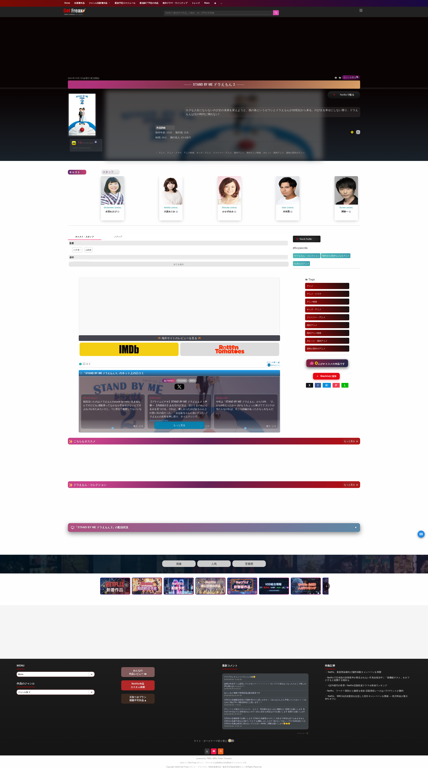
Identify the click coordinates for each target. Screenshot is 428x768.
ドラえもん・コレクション (307, 255)
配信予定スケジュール (125, 3)
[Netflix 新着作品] (115, 586)
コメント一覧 (302, 733)
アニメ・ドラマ (174, 152)
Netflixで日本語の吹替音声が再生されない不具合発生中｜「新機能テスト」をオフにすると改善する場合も (367, 679)
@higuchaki (222, 397)
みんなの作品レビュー (136, 672)
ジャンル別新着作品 (98, 3)
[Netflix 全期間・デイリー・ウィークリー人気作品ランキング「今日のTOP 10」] (306, 586)
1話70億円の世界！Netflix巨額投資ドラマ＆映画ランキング (357, 685)
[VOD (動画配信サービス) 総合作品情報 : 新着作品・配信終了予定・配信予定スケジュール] (274, 586)
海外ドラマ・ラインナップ (175, 3)
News (206, 3)
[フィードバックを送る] (336, 77)
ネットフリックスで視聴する (344, 95)
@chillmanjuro (90, 397)
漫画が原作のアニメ (295, 152)
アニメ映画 (189, 152)
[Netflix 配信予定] (179, 586)
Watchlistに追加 (326, 376)
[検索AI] (421, 534)
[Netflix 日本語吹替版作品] (242, 586)
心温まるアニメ (302, 263)
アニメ (162, 152)
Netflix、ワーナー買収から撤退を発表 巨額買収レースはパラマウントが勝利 (365, 690)
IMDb (214, 758)
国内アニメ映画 (253, 152)
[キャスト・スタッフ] (84, 237)
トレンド (196, 3)
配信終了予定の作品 (149, 3)
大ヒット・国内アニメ (273, 152)
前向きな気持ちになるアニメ (336, 255)
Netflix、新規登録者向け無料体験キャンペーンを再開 (354, 671)
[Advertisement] (214, 42)
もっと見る (350, 441)
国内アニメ (239, 152)
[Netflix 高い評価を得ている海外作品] (210, 586)
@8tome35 (154, 397)
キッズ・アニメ (203, 152)
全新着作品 (79, 3)
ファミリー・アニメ (222, 152)
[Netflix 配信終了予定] (147, 586)
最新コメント (230, 665)
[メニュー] (361, 11)
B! (326, 385)
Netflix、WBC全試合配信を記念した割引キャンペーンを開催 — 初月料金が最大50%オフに (366, 697)
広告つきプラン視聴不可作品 (137, 698)
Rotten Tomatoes (225, 758)
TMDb (208, 758)
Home (67, 3)
